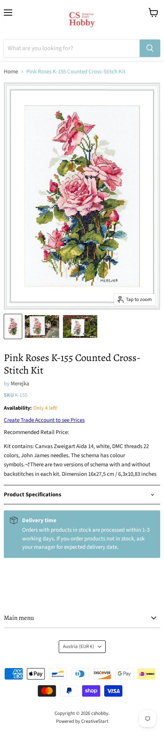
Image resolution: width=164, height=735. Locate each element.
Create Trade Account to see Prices (44, 420)
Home (11, 71)
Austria (78, 646)
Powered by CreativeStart (82, 721)
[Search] (150, 48)
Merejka (20, 384)
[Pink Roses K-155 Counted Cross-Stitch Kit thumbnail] (13, 326)
